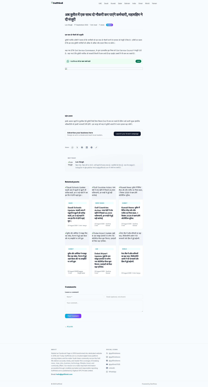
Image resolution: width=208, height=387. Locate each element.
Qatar (120, 3)
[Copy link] (96, 147)
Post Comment (73, 316)
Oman (140, 3)
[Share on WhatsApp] (72, 147)
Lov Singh (68, 25)
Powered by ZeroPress (149, 384)
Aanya (85, 225)
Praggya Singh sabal (81, 272)
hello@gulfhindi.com (64, 374)
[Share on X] (77, 147)
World (147, 3)
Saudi (106, 3)
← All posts (69, 326)
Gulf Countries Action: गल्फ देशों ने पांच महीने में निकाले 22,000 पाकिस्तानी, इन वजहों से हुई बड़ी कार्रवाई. (104, 212)
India (134, 3)
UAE (100, 3)
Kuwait (113, 3)
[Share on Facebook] (82, 147)
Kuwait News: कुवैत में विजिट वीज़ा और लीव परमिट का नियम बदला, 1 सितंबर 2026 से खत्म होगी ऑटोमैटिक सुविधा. (130, 212)
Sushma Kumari (108, 224)
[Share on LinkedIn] (87, 147)
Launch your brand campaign (127, 134)
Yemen (154, 3)
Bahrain (127, 3)
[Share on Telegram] (91, 147)
